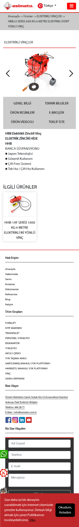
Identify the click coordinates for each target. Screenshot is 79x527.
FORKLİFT (10, 323)
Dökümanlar (12, 289)
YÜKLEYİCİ (11, 348)
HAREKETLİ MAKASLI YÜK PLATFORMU (26, 368)
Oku (32, 520)
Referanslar (11, 294)
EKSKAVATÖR (12, 343)
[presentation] (7, 73)
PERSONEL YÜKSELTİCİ (17, 338)
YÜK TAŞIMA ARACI (16, 358)
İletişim (9, 304)
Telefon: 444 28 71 (15, 407)
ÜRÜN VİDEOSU (22, 122)
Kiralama (10, 284)
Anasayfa (10, 269)
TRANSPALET (12, 333)
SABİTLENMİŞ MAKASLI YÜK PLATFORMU (27, 363)
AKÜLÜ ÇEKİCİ (13, 353)
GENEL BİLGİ (22, 103)
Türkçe (48, 6)
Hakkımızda (11, 274)
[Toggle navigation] (71, 6)
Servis (8, 279)
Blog (7, 299)
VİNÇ (8, 373)
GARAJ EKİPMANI (14, 379)
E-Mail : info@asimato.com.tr (21, 412)
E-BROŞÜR (56, 113)
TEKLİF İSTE (57, 122)
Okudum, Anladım (65, 510)
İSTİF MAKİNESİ (13, 328)
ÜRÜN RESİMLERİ (22, 113)
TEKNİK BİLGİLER (56, 103)
